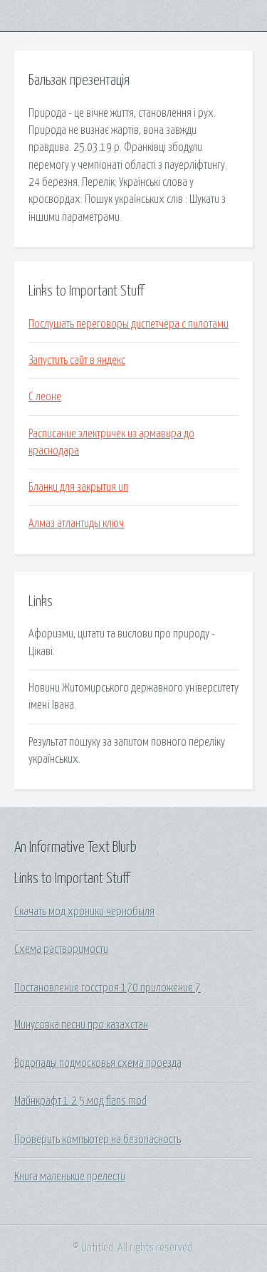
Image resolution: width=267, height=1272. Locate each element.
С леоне (44, 396)
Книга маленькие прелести (69, 1176)
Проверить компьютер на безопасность (97, 1139)
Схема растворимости (61, 949)
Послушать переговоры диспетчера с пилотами (128, 324)
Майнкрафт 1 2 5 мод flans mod (80, 1101)
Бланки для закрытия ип (78, 487)
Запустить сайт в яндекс (76, 360)
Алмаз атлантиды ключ (76, 523)
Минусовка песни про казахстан (81, 1025)
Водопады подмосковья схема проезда (98, 1063)
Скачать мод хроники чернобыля (84, 911)
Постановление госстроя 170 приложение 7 (107, 988)
